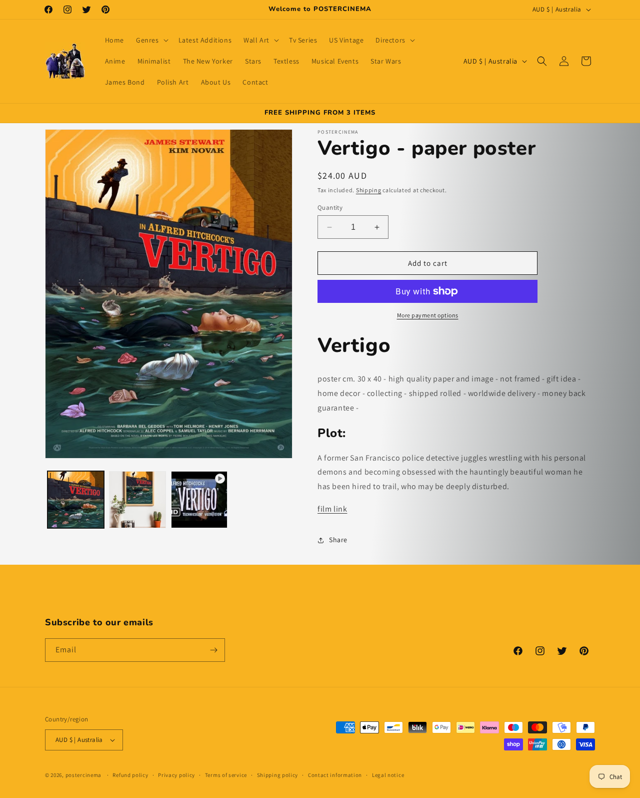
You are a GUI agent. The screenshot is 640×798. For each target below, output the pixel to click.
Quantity (330, 207)
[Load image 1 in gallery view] (76, 499)
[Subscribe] (213, 650)
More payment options (427, 315)
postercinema (84, 774)
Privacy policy (176, 774)
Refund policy (130, 774)
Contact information (335, 774)
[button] (151, 40)
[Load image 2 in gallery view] (137, 499)
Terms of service (226, 774)
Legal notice (388, 774)
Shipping (369, 190)
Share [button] (338, 539)
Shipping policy (277, 774)
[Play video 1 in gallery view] (199, 499)
